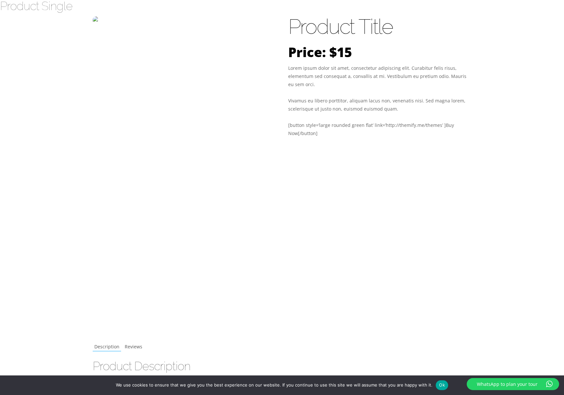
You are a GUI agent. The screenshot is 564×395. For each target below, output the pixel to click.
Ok (442, 384)
